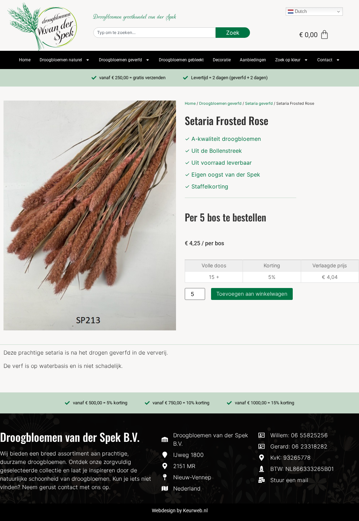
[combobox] (154, 32)
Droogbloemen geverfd (120, 59)
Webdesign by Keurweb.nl (180, 510)
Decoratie (222, 59)
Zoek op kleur (287, 59)
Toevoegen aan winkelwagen (251, 293)
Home (25, 59)
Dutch (300, 11)
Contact (324, 59)
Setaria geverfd (259, 103)
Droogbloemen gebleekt (181, 59)
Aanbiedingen (253, 59)
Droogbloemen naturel (61, 59)
